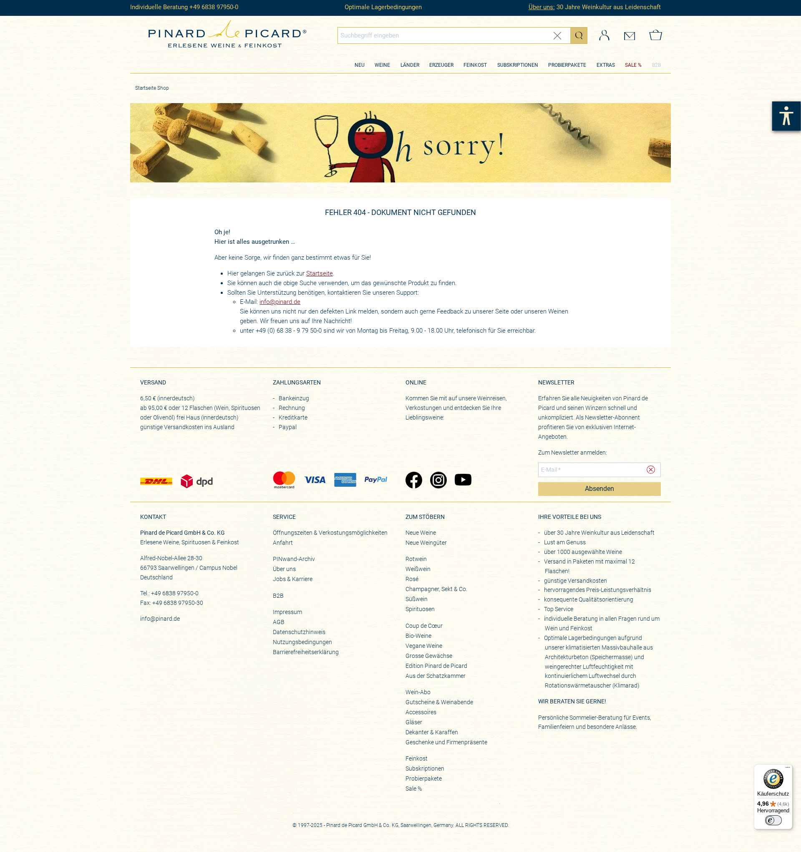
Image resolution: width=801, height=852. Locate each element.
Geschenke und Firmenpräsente (446, 742)
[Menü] (788, 769)
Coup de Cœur (424, 625)
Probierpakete (567, 65)
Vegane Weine (424, 645)
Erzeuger (441, 65)
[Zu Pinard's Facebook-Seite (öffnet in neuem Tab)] (414, 481)
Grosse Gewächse (429, 655)
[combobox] (463, 35)
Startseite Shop (152, 88)
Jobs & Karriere (292, 579)
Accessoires (421, 712)
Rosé (412, 579)
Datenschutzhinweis (299, 632)
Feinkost (475, 65)
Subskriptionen (517, 65)
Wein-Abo (418, 692)
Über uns (284, 569)
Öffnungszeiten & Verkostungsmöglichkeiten (330, 532)
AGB (279, 622)
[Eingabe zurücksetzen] (557, 36)
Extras (606, 65)
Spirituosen (420, 609)
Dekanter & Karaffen (432, 732)
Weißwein (418, 569)
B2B (656, 65)
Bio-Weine (418, 635)
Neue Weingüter (426, 542)
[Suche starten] (578, 35)
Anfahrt (283, 542)
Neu (360, 65)
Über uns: (542, 7)
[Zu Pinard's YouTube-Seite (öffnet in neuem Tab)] (463, 481)
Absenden (599, 489)
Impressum (287, 612)
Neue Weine (421, 532)
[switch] (773, 820)
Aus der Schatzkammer (436, 675)
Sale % (414, 788)
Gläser (414, 722)
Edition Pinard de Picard (436, 665)
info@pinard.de (279, 302)
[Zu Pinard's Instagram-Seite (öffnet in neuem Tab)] (438, 481)
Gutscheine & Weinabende (439, 702)
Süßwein (417, 599)
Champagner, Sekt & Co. (436, 589)
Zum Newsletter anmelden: (572, 452)
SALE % (633, 65)
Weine (382, 65)
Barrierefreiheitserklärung (306, 652)
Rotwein (416, 559)
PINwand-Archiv (294, 559)
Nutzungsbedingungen (302, 642)
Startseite (319, 273)
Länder (409, 65)
